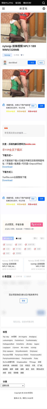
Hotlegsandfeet (8, 344)
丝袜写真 (6, 366)
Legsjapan (6, 347)
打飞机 (39, 366)
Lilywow (16, 347)
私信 (41, 63)
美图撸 (5, 369)
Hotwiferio (20, 344)
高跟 (22, 373)
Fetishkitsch (19, 340)
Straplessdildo (22, 362)
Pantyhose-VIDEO (21, 355)
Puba (36, 358)
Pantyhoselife (27, 358)
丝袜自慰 (14, 366)
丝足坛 (30, 393)
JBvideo (29, 344)
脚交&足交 (40, 369)
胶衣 (32, 369)
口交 (21, 366)
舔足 (9, 373)
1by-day (6, 337)
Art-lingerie (23, 337)
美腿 (16, 369)
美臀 (22, 369)
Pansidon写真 (8, 355)
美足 (27, 369)
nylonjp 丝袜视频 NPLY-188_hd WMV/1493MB (9, 266)
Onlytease (33, 351)
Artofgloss (32, 337)
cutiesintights (8, 340)
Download (7, 166)
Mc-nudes (25, 347)
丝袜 (39, 362)
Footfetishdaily (31, 340)
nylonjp (33, 347)
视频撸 (16, 373)
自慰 (4, 373)
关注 (32, 63)
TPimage (32, 362)
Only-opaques (8, 351)
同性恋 (27, 366)
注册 (41, 106)
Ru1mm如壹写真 (8, 362)
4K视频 (13, 337)
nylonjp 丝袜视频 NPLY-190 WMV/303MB (38, 266)
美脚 (11, 369)
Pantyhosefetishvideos (11, 358)
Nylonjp (7, 55)
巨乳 (33, 366)
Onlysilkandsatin (22, 351)
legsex (36, 344)
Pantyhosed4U (35, 355)
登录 (32, 106)
